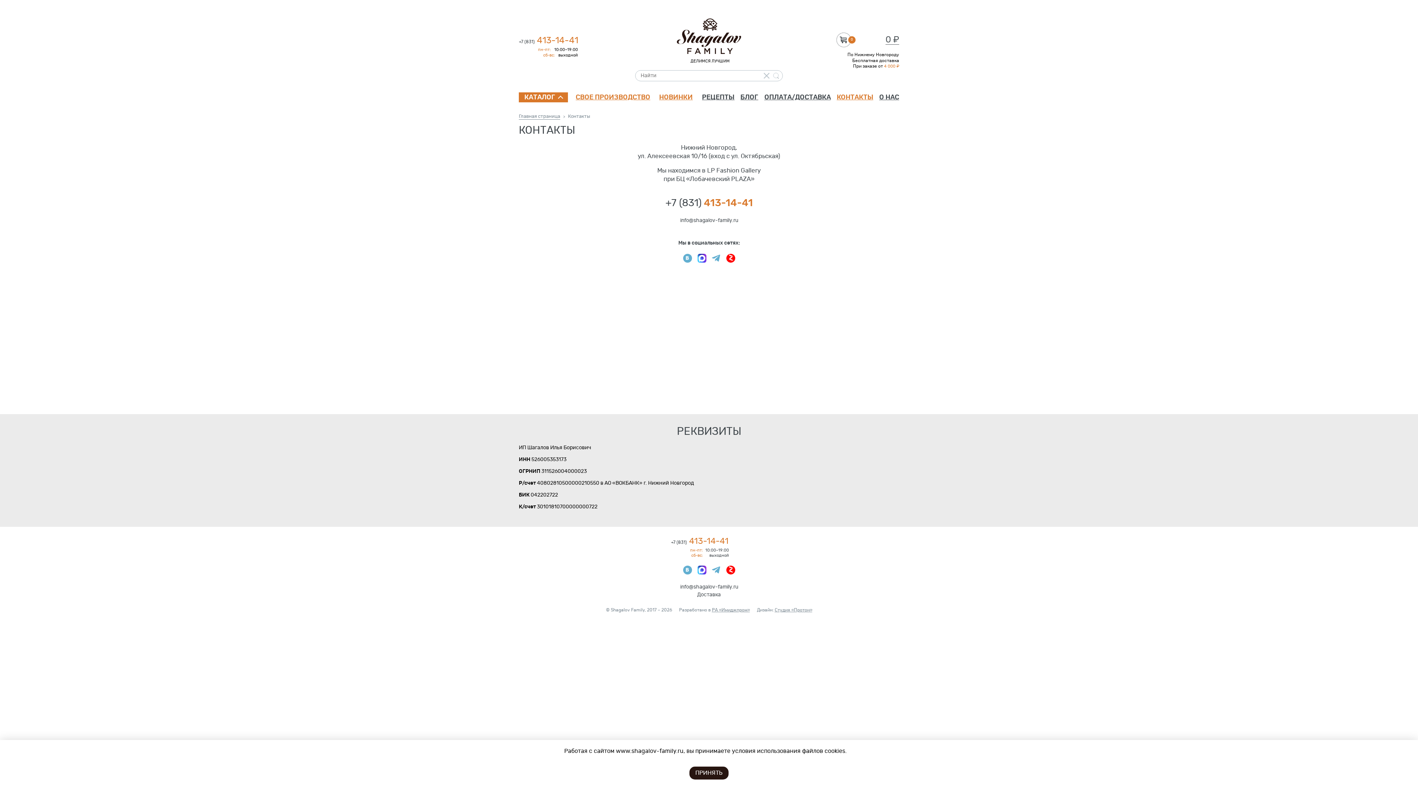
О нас (889, 97)
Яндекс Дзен (730, 570)
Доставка (709, 594)
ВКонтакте (687, 258)
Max (702, 258)
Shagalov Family (709, 36)
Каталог (539, 97)
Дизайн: (784, 610)
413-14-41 (548, 40)
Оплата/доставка (797, 97)
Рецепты (718, 97)
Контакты (855, 97)
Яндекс (730, 258)
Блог (749, 97)
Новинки (676, 97)
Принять (709, 773)
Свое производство (613, 97)
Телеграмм (716, 258)
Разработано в (714, 610)
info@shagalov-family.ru (709, 220)
